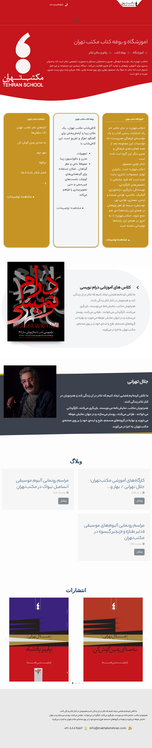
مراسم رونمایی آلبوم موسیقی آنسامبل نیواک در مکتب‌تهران (42, 484)
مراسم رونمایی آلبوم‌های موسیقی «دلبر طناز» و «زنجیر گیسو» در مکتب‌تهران (114, 532)
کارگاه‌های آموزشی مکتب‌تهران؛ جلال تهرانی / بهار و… (117, 484)
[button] (69, 683)
